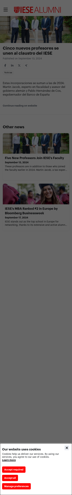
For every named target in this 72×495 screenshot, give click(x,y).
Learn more (9, 460)
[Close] (66, 447)
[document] (36, 469)
